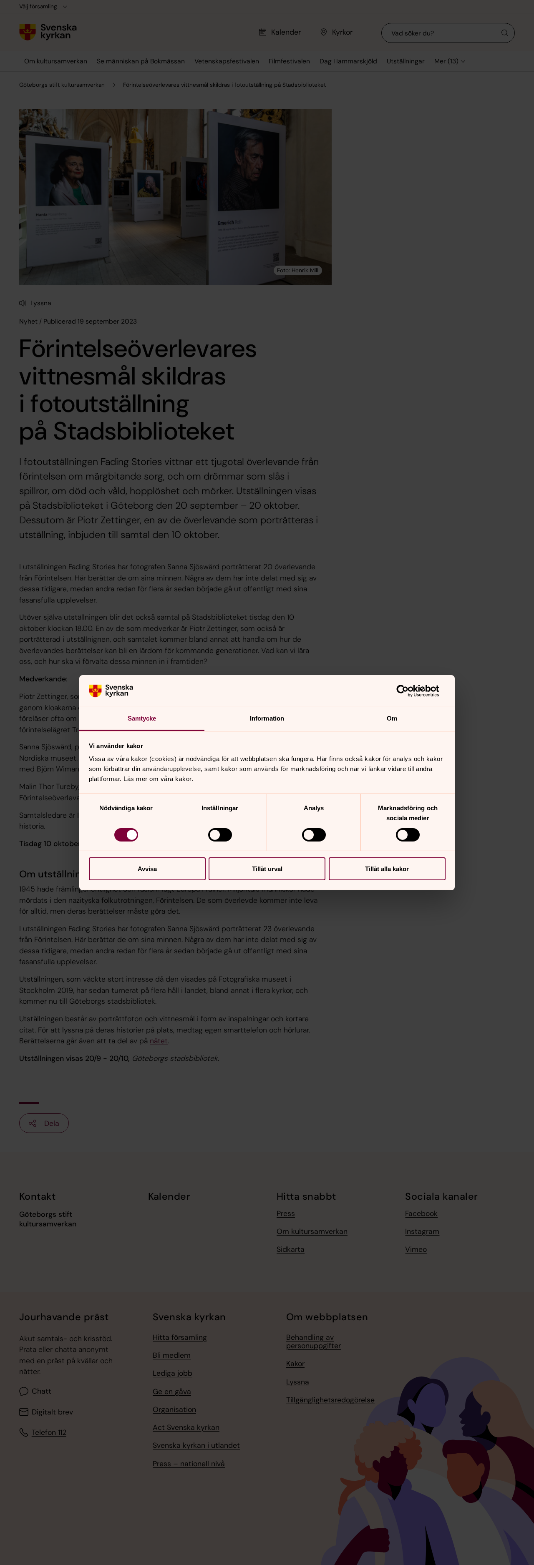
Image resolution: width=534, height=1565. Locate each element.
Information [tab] (267, 718)
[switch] (220, 835)
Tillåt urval (267, 868)
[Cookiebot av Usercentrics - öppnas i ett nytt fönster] (409, 691)
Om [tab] (392, 718)
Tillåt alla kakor (387, 868)
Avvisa (147, 868)
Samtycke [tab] (142, 718)
